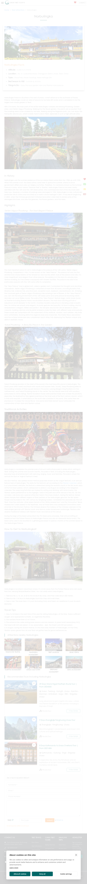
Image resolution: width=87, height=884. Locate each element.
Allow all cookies (20, 874)
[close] (76, 855)
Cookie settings (66, 874)
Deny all (42, 874)
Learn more (14, 868)
